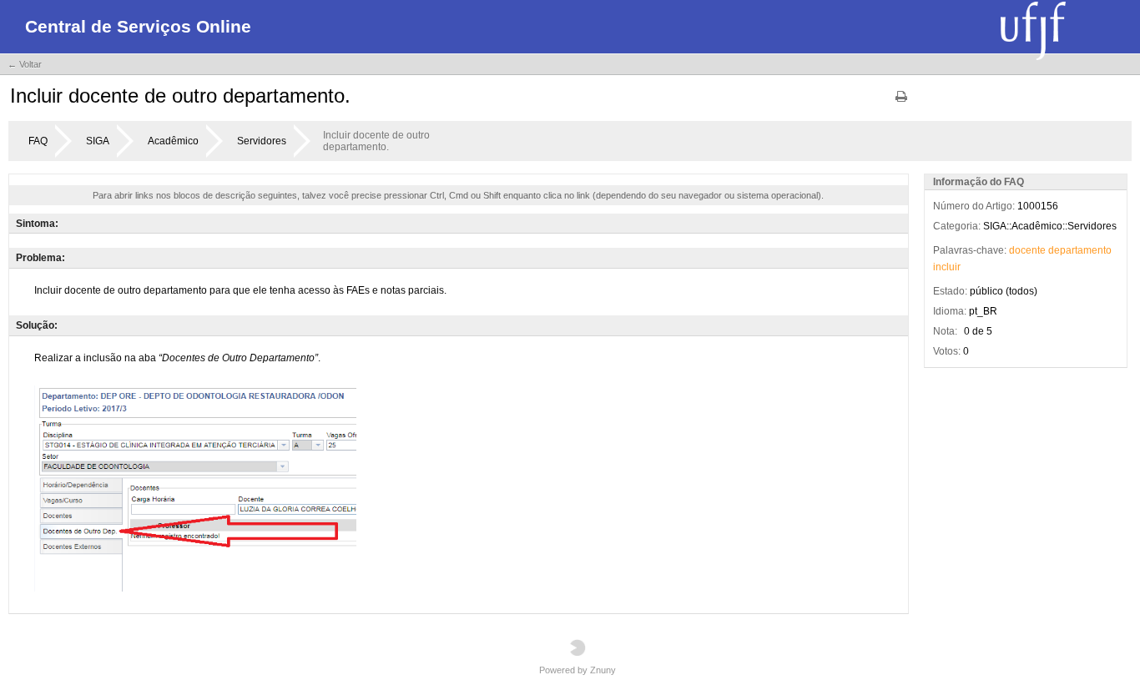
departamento (1080, 250)
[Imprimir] (901, 102)
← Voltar (25, 64)
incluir (947, 267)
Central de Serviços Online (138, 26)
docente (1027, 250)
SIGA (97, 141)
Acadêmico (173, 141)
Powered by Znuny (577, 670)
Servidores (261, 141)
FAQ (38, 141)
